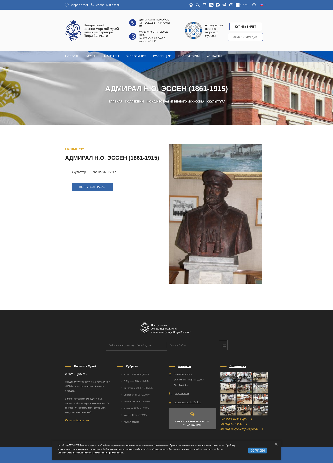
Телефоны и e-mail (107, 5)
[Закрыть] (276, 444)
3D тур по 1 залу (232, 424)
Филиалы (111, 56)
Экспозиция (136, 56)
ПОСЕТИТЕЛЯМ (189, 56)
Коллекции (162, 56)
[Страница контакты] (204, 5)
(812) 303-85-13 (181, 393)
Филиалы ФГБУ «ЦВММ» (137, 401)
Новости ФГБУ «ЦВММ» (136, 374)
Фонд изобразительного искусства (175, 101)
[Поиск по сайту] (198, 5)
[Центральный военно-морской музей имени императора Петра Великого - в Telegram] (224, 5)
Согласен (258, 450)
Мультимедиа (246, 37)
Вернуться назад (92, 187)
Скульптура (216, 101)
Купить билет (75, 420)
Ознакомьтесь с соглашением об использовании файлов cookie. (91, 452)
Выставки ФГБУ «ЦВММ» (137, 394)
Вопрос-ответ (79, 5)
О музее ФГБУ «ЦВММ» (136, 381)
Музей (91, 56)
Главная (115, 101)
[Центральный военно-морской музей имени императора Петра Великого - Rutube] (231, 5)
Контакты (214, 56)
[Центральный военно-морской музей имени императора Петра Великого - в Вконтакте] (211, 5)
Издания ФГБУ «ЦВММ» (136, 408)
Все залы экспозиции (234, 419)
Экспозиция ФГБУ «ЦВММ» (138, 387)
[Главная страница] (191, 5)
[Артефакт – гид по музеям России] (242, 5)
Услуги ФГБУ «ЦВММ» (135, 415)
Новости (72, 56)
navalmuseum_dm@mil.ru (187, 402)
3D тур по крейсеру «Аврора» (240, 429)
